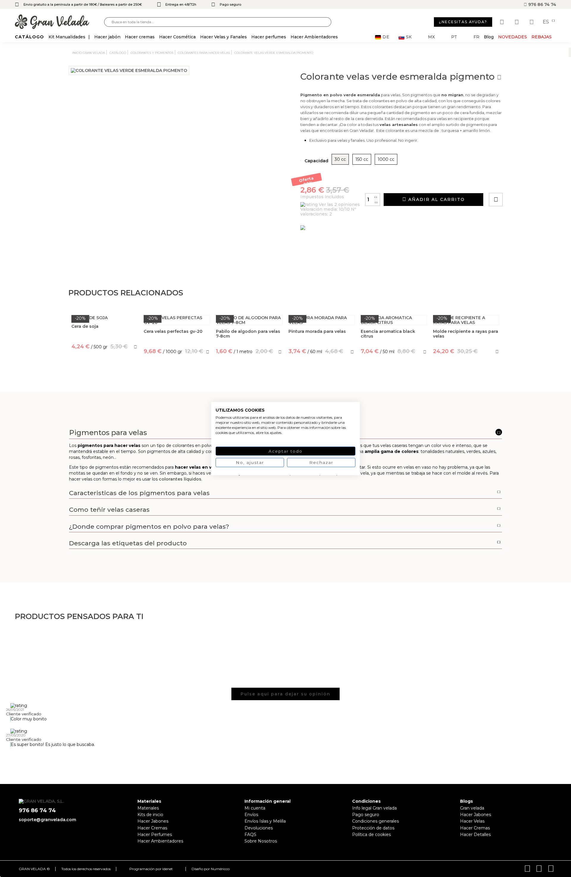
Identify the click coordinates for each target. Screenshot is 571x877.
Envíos (251, 814)
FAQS (250, 834)
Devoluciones (258, 828)
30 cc (340, 159)
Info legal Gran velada (374, 808)
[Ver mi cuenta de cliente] (517, 22)
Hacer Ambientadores (160, 841)
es (546, 22)
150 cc (361, 159)
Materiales (148, 808)
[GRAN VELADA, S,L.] (59, 22)
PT (454, 37)
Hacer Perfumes (154, 834)
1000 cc (386, 159)
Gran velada (472, 808)
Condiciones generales (375, 821)
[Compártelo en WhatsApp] (518, 182)
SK (409, 37)
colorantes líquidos (180, 479)
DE (386, 37)
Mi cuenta (254, 808)
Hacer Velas (472, 821)
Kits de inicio (150, 814)
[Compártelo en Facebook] (525, 182)
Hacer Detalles (475, 834)
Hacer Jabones (152, 821)
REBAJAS (541, 37)
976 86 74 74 (541, 4)
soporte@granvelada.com (47, 819)
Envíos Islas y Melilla (265, 821)
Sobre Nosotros (260, 841)
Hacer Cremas (152, 828)
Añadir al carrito (436, 199)
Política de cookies (371, 834)
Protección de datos (373, 828)
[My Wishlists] (502, 22)
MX (431, 37)
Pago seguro (365, 814)
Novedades (512, 37)
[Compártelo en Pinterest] (532, 182)
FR (476, 37)
